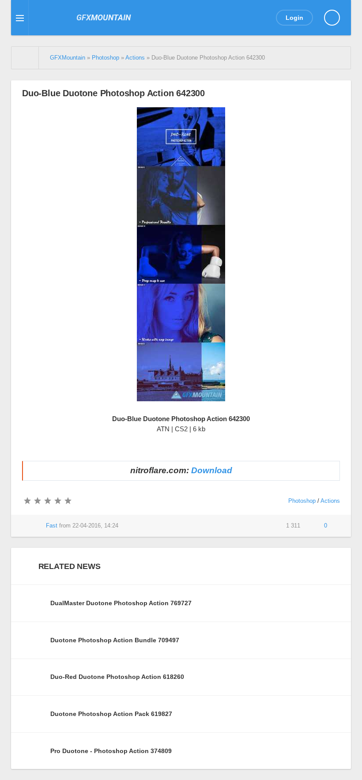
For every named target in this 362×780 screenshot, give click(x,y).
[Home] (25, 58)
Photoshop (302, 501)
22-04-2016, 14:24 (95, 526)
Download (211, 470)
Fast (51, 526)
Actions (330, 501)
